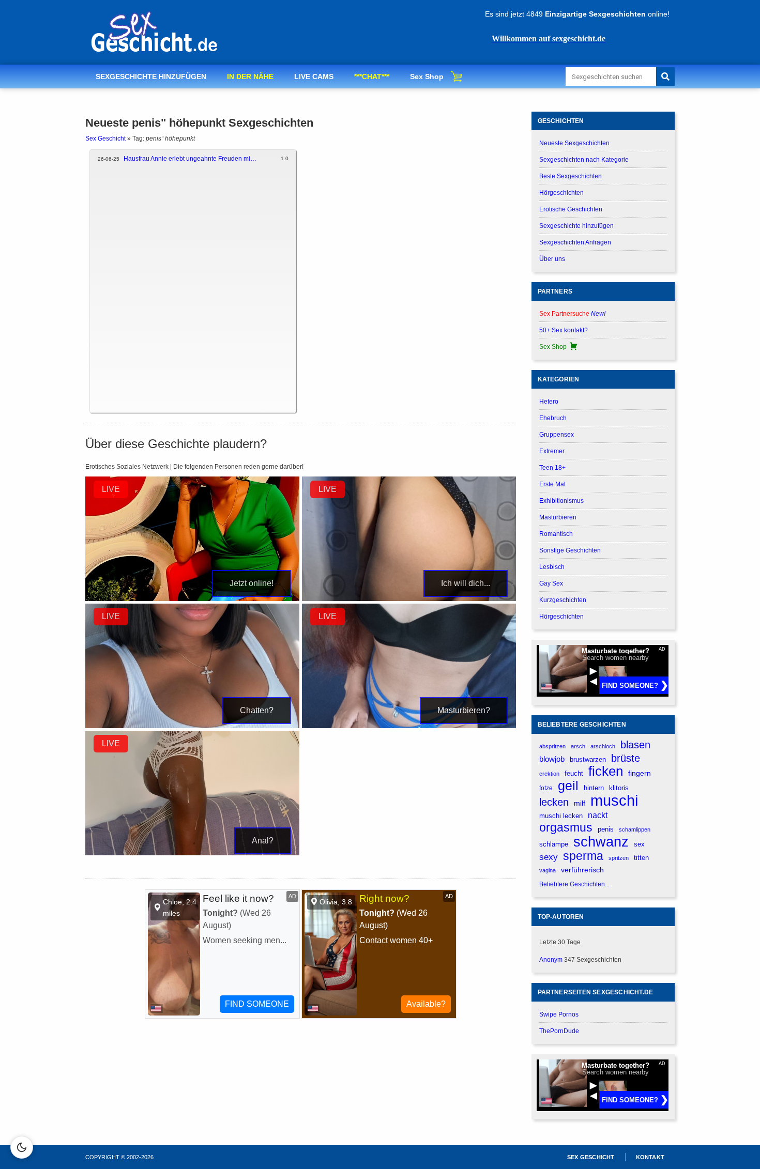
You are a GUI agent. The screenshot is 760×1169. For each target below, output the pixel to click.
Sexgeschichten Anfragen (575, 242)
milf (579, 803)
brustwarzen (588, 759)
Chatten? (256, 710)
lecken (554, 802)
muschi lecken (561, 816)
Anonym (551, 959)
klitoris (619, 788)
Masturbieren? (463, 710)
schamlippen (634, 829)
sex (639, 844)
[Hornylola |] (192, 726)
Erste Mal (552, 484)
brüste (625, 758)
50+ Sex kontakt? (563, 330)
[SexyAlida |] (192, 853)
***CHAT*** (371, 76)
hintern (594, 788)
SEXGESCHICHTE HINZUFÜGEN (151, 76)
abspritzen (552, 746)
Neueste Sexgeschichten (574, 143)
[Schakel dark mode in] (21, 1147)
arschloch (602, 746)
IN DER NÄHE (250, 76)
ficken (605, 771)
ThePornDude (559, 1031)
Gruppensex (556, 434)
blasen (635, 744)
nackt (597, 815)
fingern (639, 773)
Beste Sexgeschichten (570, 176)
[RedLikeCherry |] (409, 726)
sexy (548, 857)
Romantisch (556, 533)
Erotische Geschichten (570, 209)
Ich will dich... (465, 583)
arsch (578, 746)
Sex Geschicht (105, 138)
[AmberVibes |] (192, 599)
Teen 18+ (552, 467)
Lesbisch (552, 567)
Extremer (552, 451)
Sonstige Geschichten (570, 550)
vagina (547, 870)
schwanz (601, 842)
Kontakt (650, 1157)
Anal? (262, 840)
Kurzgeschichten (562, 600)
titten (641, 858)
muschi (614, 800)
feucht (574, 773)
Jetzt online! (251, 583)
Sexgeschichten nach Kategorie (584, 159)
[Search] (665, 76)
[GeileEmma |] (409, 599)
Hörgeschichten (561, 192)
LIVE (111, 489)
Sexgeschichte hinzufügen (576, 225)
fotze (546, 788)
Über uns (552, 259)
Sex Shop (427, 76)
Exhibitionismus (561, 500)
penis (606, 829)
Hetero (548, 401)
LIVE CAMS (313, 76)
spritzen (619, 858)
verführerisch (582, 870)
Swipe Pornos (559, 1014)
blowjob (552, 759)
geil (568, 786)
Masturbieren (557, 517)
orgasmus (565, 828)
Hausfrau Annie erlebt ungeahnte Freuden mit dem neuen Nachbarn (190, 158)
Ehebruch (553, 418)
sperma (583, 856)
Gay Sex (551, 583)
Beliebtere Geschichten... (574, 884)
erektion (549, 774)
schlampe (553, 844)
